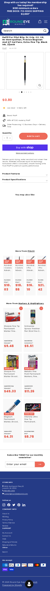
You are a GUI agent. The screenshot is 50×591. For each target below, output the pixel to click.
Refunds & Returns (9, 545)
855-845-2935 (9, 491)
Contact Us (6, 536)
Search (5, 552)
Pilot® (4, 48)
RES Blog (5, 517)
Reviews (5, 526)
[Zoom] (39, 85)
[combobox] (25, 30)
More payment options (25, 153)
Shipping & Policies (9, 542)
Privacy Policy (7, 520)
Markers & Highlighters (31, 303)
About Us (5, 514)
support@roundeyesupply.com (16, 494)
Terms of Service (8, 523)
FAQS (4, 539)
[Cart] (40, 22)
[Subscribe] (40, 464)
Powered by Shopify (12, 585)
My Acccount (7, 533)
